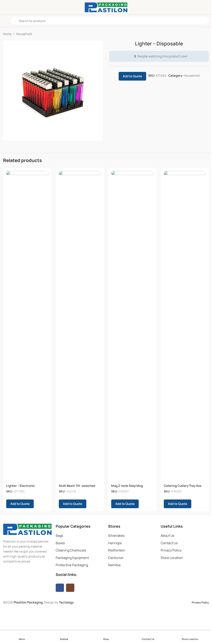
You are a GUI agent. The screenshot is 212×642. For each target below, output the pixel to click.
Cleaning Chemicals (71, 550)
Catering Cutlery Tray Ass (182, 486)
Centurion (116, 557)
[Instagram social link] (70, 588)
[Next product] (206, 33)
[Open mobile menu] (4, 21)
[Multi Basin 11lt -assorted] (80, 326)
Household (24, 34)
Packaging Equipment (72, 557)
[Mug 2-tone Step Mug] (132, 326)
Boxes (60, 543)
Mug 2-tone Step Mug (127, 486)
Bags (59, 535)
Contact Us (169, 543)
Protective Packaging (72, 565)
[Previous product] (196, 33)
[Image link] (27, 529)
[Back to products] (201, 33)
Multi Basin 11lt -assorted (77, 486)
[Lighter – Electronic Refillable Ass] (27, 326)
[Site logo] (106, 7)
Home (7, 34)
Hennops (115, 543)
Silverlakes (116, 535)
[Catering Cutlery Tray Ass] (185, 326)
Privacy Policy (171, 550)
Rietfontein (116, 550)
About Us (167, 535)
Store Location (172, 557)
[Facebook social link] (60, 588)
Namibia (114, 565)
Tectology (66, 602)
